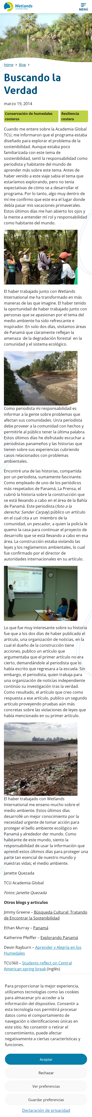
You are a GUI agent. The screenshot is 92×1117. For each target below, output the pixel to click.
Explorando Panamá (59, 937)
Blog (22, 64)
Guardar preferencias (46, 1099)
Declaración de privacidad (46, 1110)
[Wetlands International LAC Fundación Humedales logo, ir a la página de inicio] (18, 6)
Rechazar (46, 1072)
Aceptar (46, 1059)
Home (8, 64)
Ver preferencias (46, 1086)
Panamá (40, 928)
